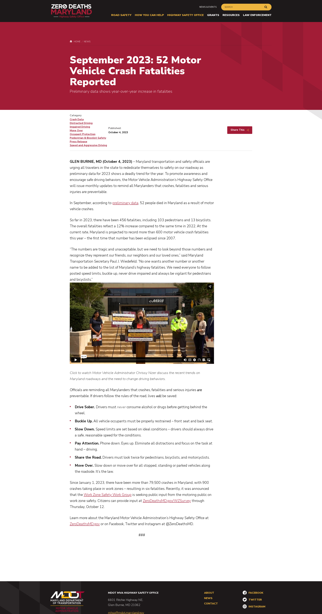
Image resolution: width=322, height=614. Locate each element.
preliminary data (125, 203)
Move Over (76, 130)
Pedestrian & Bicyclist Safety (88, 138)
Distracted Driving (81, 123)
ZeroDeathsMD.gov (85, 524)
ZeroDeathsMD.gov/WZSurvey (167, 500)
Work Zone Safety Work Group (107, 494)
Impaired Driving (80, 127)
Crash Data (77, 119)
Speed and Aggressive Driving (88, 145)
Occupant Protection (82, 134)
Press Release (78, 141)
